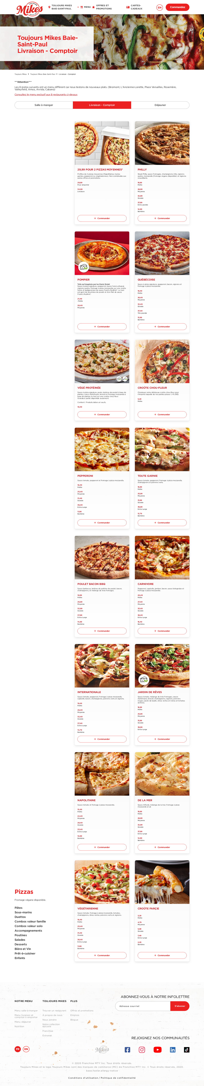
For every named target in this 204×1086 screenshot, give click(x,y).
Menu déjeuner (23, 1022)
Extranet (47, 1036)
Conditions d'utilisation (83, 1078)
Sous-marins (23, 912)
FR (17, 1049)
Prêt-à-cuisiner (25, 953)
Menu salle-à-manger (26, 1011)
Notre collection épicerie (51, 1025)
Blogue (74, 1020)
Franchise (47, 1031)
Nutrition (19, 1026)
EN (160, 7)
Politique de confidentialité (118, 1078)
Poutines (21, 935)
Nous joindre (49, 1020)
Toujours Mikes (21, 74)
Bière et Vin (23, 949)
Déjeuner (160, 105)
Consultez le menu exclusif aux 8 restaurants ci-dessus (46, 94)
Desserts (21, 944)
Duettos (20, 917)
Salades (20, 940)
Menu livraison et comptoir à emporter (26, 1016)
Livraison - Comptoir (102, 105)
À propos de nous (52, 1015)
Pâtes (18, 908)
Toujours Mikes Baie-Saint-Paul (42, 74)
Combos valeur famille (30, 921)
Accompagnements (28, 931)
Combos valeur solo (28, 926)
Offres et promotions (81, 1011)
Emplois (74, 1015)
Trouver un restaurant (54, 1011)
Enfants (20, 958)
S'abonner (180, 1006)
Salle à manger (44, 105)
